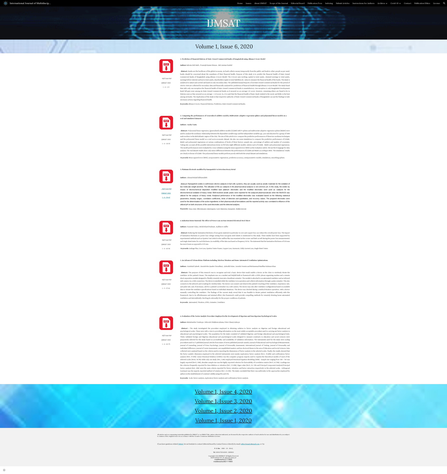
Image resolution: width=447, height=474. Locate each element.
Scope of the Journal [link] (279, 3)
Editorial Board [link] (298, 3)
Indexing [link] (329, 3)
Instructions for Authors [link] (363, 3)
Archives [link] (381, 3)
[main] (223, 23)
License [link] (436, 3)
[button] (444, 3)
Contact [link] (407, 3)
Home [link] (240, 3)
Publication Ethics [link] (422, 3)
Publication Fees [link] (315, 3)
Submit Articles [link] (342, 3)
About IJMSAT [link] (260, 3)
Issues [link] (248, 3)
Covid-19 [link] (394, 3)
